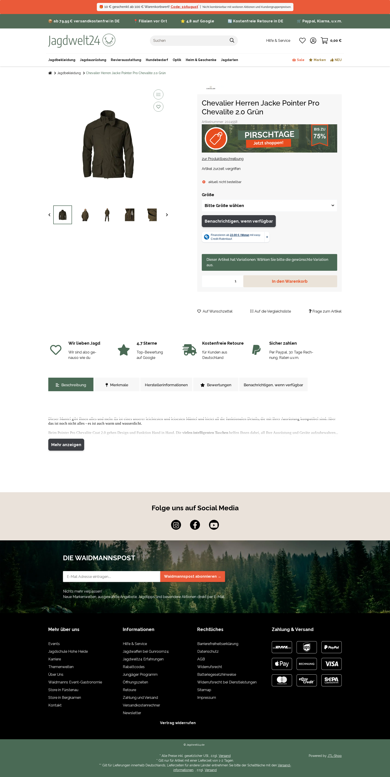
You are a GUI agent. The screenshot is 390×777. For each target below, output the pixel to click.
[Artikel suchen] (232, 40)
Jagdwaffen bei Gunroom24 (146, 651)
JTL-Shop (334, 756)
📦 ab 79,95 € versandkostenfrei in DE (84, 21)
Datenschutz (208, 651)
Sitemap (204, 690)
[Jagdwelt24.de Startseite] (81, 40)
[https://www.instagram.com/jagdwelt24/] (176, 525)
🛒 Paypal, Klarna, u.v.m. (319, 21)
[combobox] (269, 206)
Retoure (129, 690)
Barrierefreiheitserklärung (217, 644)
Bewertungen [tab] (219, 385)
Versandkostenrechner (141, 705)
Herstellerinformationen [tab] (166, 385)
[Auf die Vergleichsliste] (158, 94)
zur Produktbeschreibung (223, 159)
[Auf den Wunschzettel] (158, 107)
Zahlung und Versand (140, 697)
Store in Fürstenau (63, 690)
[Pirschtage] (269, 138)
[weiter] (167, 215)
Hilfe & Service (135, 644)
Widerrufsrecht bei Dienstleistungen (227, 682)
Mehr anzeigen (66, 444)
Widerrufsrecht (209, 667)
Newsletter (132, 713)
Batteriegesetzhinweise (216, 674)
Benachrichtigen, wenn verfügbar (239, 221)
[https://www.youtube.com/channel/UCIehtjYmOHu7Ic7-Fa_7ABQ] (214, 525)
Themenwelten (61, 667)
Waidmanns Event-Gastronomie (75, 682)
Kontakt (55, 705)
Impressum (206, 697)
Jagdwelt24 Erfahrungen (143, 659)
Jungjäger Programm (140, 674)
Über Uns (55, 674)
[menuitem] (201, 60)
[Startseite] (50, 73)
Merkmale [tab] (119, 385)
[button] (313, 41)
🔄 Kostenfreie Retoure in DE (255, 21)
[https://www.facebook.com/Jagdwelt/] (195, 525)
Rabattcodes (134, 667)
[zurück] (49, 215)
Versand (225, 756)
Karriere (54, 659)
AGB (201, 659)
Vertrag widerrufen (178, 723)
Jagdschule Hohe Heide (68, 651)
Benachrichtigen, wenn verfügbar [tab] (273, 385)
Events (54, 644)
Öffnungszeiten (135, 682)
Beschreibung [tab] (73, 385)
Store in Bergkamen (64, 697)
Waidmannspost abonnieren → (192, 576)
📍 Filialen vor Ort (150, 21)
